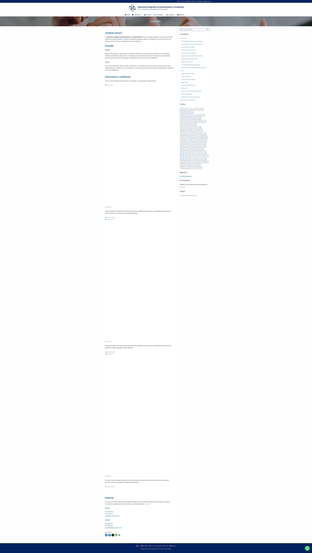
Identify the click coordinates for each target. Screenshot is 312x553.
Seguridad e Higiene (199, 159)
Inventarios (185, 134)
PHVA (203, 143)
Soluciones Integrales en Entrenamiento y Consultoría (161, 7)
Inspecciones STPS (187, 62)
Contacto (208, 1)
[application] (141, 14)
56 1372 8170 (191, 1)
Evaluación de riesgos (187, 127)
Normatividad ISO (186, 94)
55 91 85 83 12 (109, 523)
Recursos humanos (198, 152)
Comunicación (195, 118)
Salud (191, 155)
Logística (184, 137)
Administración (186, 109)
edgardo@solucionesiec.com (113, 528)
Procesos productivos (196, 149)
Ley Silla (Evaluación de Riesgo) (190, 64)
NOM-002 (203, 137)
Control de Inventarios (198, 121)
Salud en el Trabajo (202, 155)
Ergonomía (184, 82)
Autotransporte (198, 109)
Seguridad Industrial (187, 162)
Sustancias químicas (193, 165)
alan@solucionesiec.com (112, 516)
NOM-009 (184, 140)
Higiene (199, 130)
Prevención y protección (198, 146)
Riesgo (184, 155)
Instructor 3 (108, 207)
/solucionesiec (186, 176)
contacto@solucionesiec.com (188, 195)
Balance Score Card (187, 112)
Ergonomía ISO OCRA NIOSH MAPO (192, 56)
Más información (110, 217)
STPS (183, 165)
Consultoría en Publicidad (188, 53)
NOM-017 (193, 140)
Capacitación (185, 118)
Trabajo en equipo (186, 167)
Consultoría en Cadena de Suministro (192, 44)
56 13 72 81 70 (109, 511)
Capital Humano (186, 76)
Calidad (201, 115)
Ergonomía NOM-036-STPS (189, 59)
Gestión (191, 130)
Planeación (185, 146)
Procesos (184, 149)
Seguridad (185, 159)
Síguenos (173, 546)
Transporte (198, 168)
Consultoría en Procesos (188, 50)
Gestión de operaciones (188, 85)
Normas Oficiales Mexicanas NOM (191, 91)
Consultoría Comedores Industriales (191, 41)
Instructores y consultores (187, 100)
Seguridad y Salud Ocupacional (190, 97)
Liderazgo (202, 134)
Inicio (138, 546)
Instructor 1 (108, 476)
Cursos (182, 70)
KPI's (194, 134)
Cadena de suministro (187, 73)
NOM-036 (202, 140)
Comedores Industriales (188, 79)
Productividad (185, 152)
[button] (187, 15)
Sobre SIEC (145, 546)
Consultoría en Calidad (187, 47)
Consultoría (183, 38)
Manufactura (194, 137)
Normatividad (185, 143)
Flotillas (183, 130)
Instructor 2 (108, 341)
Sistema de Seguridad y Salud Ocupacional (193, 67)
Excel (198, 127)
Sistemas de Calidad (201, 162)
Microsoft (184, 88)
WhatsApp (200, 1)
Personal (196, 143)
